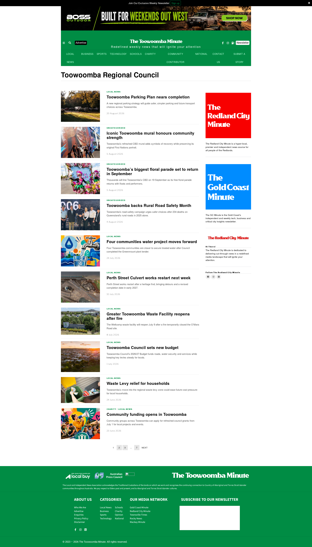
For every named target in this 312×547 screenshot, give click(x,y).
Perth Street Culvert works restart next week (149, 277)
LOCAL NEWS (70, 58)
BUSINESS (87, 53)
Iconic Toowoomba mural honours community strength (150, 135)
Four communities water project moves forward (152, 241)
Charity (111, 409)
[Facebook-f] (222, 43)
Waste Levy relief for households (138, 383)
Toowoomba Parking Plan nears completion (148, 97)
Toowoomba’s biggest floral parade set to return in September (152, 171)
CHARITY (150, 53)
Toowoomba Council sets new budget (142, 347)
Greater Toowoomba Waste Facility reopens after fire (148, 316)
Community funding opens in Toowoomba (147, 414)
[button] (69, 42)
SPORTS (102, 53)
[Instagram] (228, 43)
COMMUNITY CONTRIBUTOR (175, 58)
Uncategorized (116, 128)
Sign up (175, 3)
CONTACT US (218, 58)
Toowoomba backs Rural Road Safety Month (149, 205)
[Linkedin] (85, 529)
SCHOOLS (136, 53)
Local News (114, 92)
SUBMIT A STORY (239, 58)
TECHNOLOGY (118, 53)
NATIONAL (201, 53)
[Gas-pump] (233, 43)
